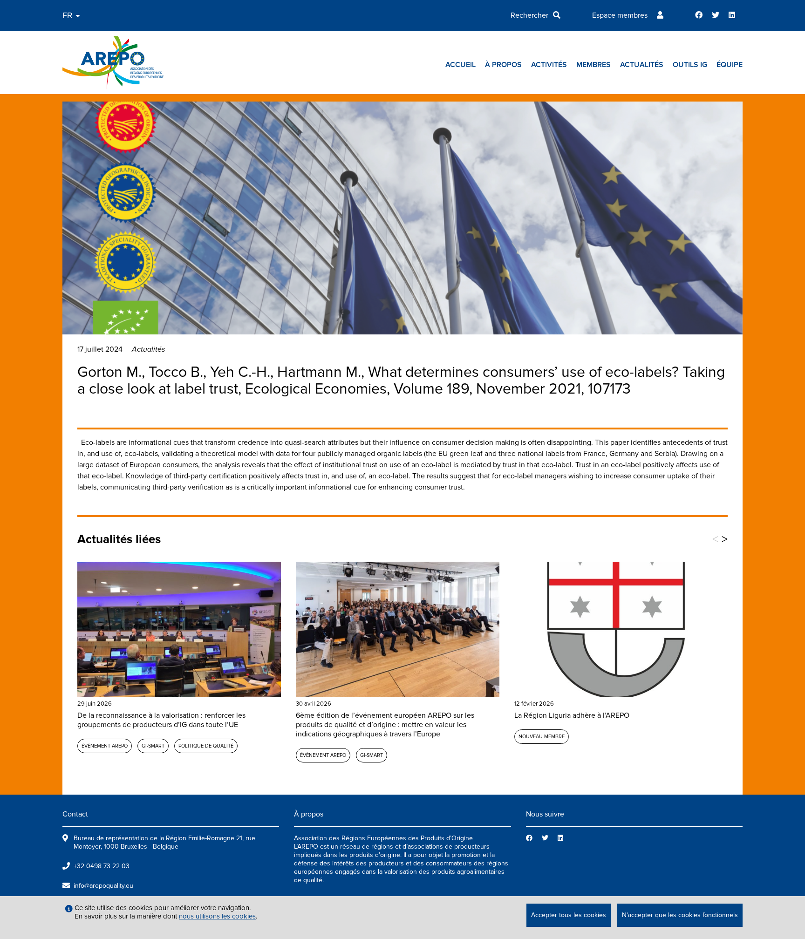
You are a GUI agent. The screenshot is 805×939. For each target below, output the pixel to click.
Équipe (729, 64)
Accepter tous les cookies (568, 915)
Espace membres (620, 15)
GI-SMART (153, 746)
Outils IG (690, 64)
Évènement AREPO (105, 746)
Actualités (641, 64)
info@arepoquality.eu (103, 886)
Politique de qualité (205, 746)
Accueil (460, 64)
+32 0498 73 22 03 (102, 866)
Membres (593, 64)
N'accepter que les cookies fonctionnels (680, 915)
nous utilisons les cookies (217, 916)
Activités (549, 64)
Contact (75, 814)
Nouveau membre (541, 737)
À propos (503, 64)
